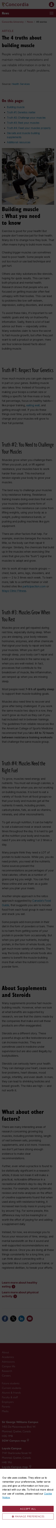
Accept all (28, 1508)
